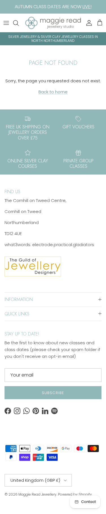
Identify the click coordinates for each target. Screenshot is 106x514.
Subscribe (53, 392)
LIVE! (87, 6)
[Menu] (6, 23)
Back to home (53, 92)
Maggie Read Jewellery (37, 494)
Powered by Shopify (75, 494)
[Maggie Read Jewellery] (53, 22)
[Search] (18, 23)
